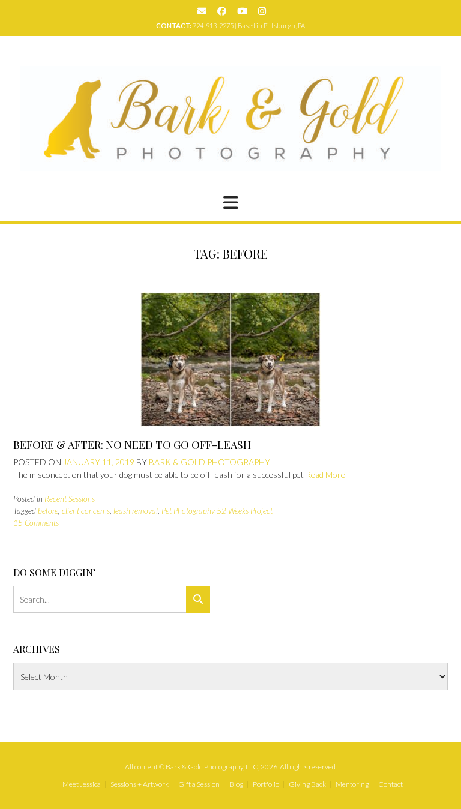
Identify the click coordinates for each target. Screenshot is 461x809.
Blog (236, 784)
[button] (230, 203)
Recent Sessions (69, 499)
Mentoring (352, 784)
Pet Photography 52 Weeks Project (217, 511)
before (48, 511)
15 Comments (36, 523)
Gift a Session (199, 784)
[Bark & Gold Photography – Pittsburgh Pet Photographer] (230, 118)
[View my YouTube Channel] (242, 11)
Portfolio (266, 784)
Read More (325, 474)
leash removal (135, 511)
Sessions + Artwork (139, 784)
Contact (390, 784)
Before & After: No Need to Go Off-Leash (132, 445)
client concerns (86, 511)
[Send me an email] (201, 11)
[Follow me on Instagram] (262, 11)
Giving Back (307, 784)
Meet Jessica (81, 784)
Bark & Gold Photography (209, 462)
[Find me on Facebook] (221, 11)
